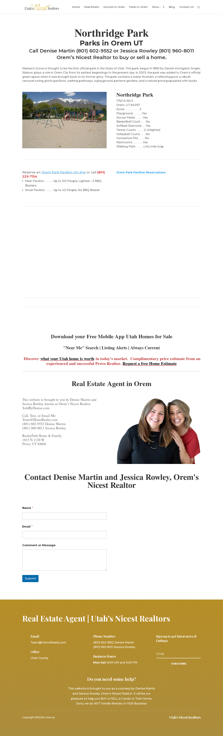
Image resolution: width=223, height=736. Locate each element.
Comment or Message (39, 545)
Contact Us (186, 7)
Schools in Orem (114, 7)
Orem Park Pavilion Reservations (141, 172)
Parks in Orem (138, 7)
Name (27, 508)
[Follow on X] (111, 717)
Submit (30, 578)
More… (156, 7)
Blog (172, 7)
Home (76, 7)
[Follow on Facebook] (102, 717)
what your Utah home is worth (67, 358)
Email (27, 526)
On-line (80, 172)
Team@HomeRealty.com (48, 642)
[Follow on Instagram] (120, 717)
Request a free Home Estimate (149, 363)
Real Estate (91, 7)
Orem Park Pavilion (57, 172)
